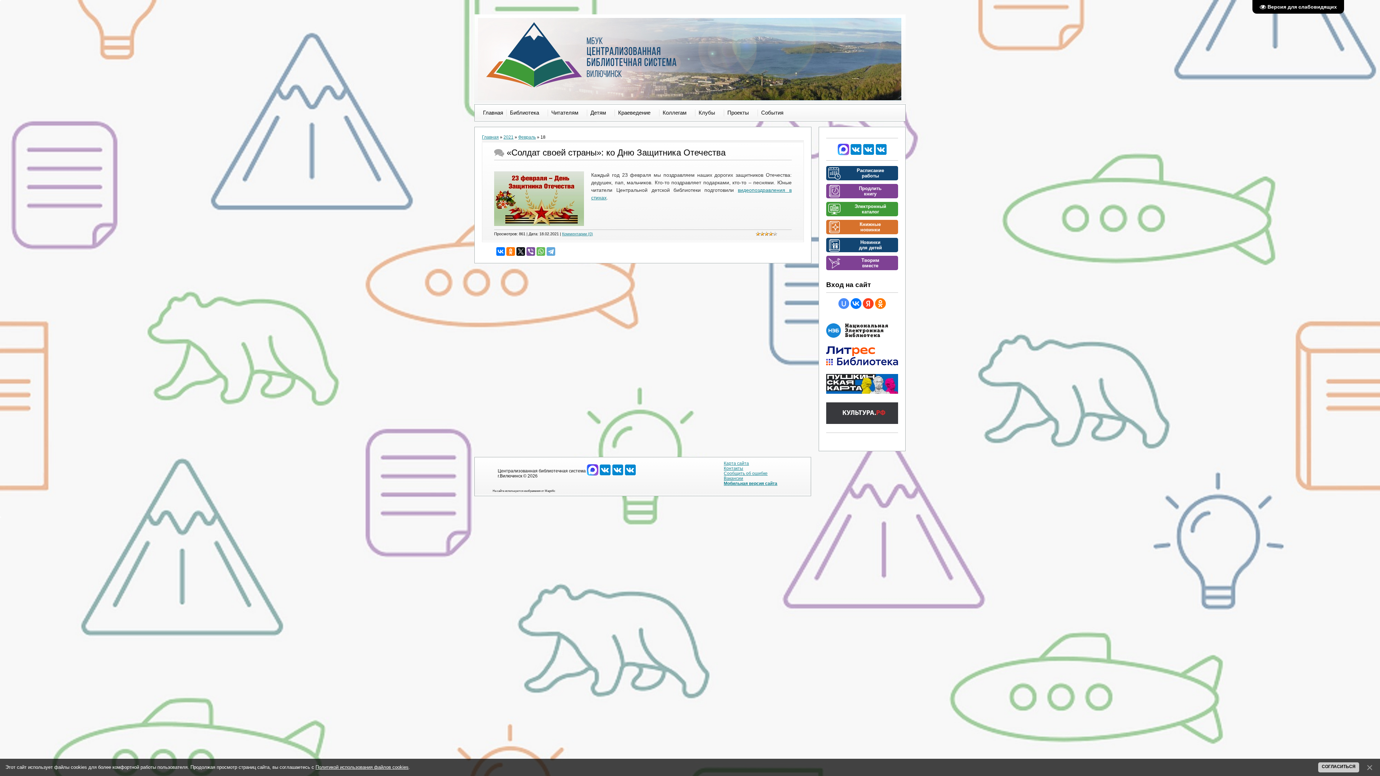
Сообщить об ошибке (746, 473)
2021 (508, 137)
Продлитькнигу (870, 191)
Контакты (733, 468)
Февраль (527, 137)
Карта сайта (736, 463)
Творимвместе (870, 263)
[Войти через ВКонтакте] (856, 303)
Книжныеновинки (870, 227)
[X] (520, 251)
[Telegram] (551, 251)
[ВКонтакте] (500, 251)
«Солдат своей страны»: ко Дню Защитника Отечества (616, 152)
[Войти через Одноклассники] (880, 303)
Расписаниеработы (870, 173)
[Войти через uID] (843, 303)
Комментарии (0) (577, 234)
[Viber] (530, 251)
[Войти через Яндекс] (868, 303)
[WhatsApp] (541, 251)
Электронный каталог (870, 209)
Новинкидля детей (870, 245)
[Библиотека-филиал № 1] (868, 153)
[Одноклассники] (510, 251)
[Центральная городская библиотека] (856, 153)
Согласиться (1339, 766)
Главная (490, 137)
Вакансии (733, 478)
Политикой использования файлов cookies (362, 767)
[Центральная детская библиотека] (881, 153)
